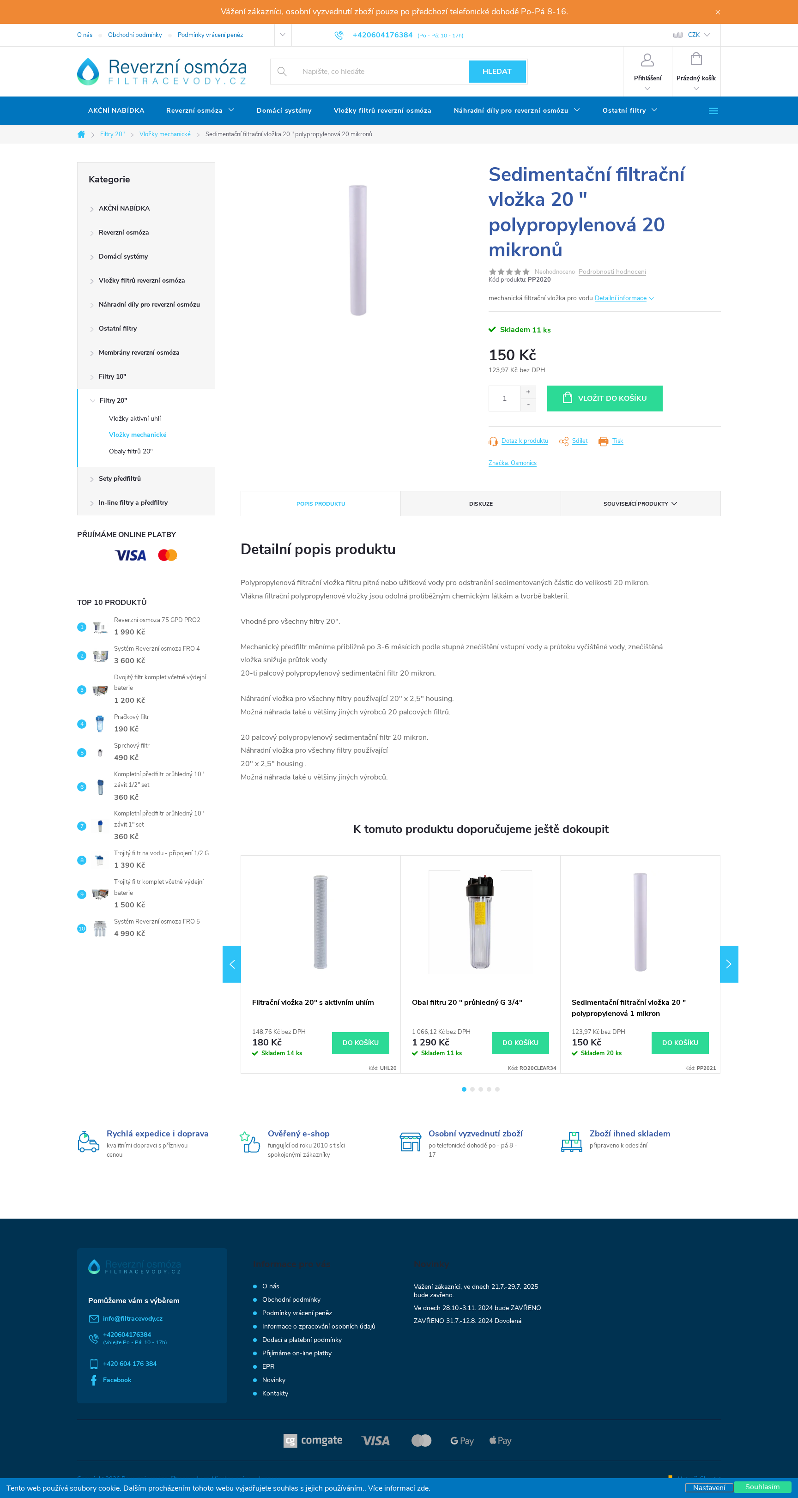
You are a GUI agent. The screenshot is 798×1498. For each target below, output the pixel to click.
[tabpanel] (321, 964)
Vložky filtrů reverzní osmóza (142, 280)
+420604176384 (127, 1334)
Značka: (513, 463)
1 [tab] (464, 1089)
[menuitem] (116, 111)
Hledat (497, 71)
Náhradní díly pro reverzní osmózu (149, 304)
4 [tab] (489, 1089)
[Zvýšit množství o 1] (528, 392)
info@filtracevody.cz (133, 1318)
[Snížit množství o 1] (528, 405)
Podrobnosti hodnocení (612, 272)
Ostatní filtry (118, 328)
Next (729, 964)
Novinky (273, 1380)
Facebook (117, 1380)
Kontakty (275, 1393)
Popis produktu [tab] (320, 503)
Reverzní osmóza (124, 232)
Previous (232, 964)
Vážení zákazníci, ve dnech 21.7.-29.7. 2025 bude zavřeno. (476, 1290)
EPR (268, 1366)
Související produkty (636, 503)
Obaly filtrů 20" (131, 451)
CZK (694, 35)
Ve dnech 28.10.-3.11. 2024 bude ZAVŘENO (477, 1308)
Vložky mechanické (137, 434)
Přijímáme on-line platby (297, 1353)
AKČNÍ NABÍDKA (124, 208)
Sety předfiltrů (120, 478)
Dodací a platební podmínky (302, 1339)
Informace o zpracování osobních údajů (318, 1326)
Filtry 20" (113, 400)
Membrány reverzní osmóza (139, 352)
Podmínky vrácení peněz (210, 35)
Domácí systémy (123, 256)
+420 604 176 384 (130, 1363)
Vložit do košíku (612, 398)
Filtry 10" (112, 376)
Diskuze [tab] (481, 503)
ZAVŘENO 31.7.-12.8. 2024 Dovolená (467, 1321)
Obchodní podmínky (135, 35)
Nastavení (709, 1487)
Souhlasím (762, 1487)
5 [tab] (497, 1089)
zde (423, 1488)
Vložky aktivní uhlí (135, 418)
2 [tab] (472, 1089)
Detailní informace (621, 298)
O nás (84, 35)
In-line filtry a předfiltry (133, 502)
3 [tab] (480, 1089)
